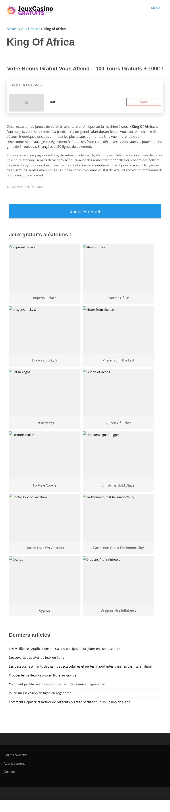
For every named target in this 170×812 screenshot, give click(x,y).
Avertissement (14, 763)
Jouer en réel (85, 211)
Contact (9, 772)
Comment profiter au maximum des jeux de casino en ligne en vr (57, 684)
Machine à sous (30, 187)
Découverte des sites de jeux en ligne (36, 657)
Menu (155, 8)
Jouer (143, 102)
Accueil (12, 28)
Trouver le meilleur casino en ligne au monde (42, 675)
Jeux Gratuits (30, 28)
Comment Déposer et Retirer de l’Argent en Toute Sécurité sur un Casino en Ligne (69, 702)
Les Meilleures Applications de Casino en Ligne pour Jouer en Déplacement (64, 648)
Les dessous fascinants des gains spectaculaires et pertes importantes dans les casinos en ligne (80, 666)
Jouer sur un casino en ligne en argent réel (40, 693)
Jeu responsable (15, 755)
